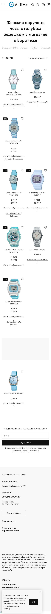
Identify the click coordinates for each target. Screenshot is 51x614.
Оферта (6, 579)
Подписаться (26, 442)
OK (33, 602)
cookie (6, 600)
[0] (43, 4)
